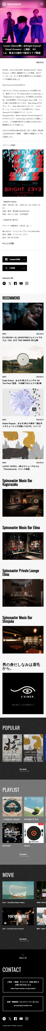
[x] (10, 285)
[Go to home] (11, 3)
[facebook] (15, 285)
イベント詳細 (8, 243)
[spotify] (4, 285)
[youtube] (21, 285)
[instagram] (27, 285)
